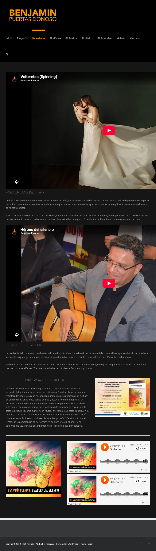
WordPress (73, 543)
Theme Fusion (86, 543)
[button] (7, 54)
